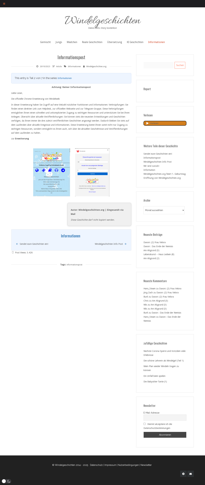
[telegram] (183, 474)
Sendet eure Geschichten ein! (158, 154)
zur (13, 138)
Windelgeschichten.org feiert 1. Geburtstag (165, 174)
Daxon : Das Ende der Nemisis (158, 246)
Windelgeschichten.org (96, 66)
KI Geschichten (135, 42)
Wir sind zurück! (151, 166)
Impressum (110, 465)
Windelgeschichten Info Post (158, 161)
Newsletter (146, 465)
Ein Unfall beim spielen (154, 376)
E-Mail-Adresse (151, 412)
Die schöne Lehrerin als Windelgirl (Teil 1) (164, 360)
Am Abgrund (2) (151, 258)
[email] (190, 474)
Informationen (156, 42)
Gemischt (45, 42)
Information (149, 170)
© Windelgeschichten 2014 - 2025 (70, 465)
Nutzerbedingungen (128, 465)
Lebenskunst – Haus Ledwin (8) (159, 254)
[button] (6, 481)
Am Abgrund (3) (151, 250)
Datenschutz (96, 465)
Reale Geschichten (92, 42)
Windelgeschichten (102, 21)
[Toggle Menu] (4, 3)
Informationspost (152, 157)
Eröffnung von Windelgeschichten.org (162, 178)
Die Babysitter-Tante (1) (155, 381)
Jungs (59, 42)
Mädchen (72, 42)
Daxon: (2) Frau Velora (155, 242)
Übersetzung (114, 42)
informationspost (74, 265)
